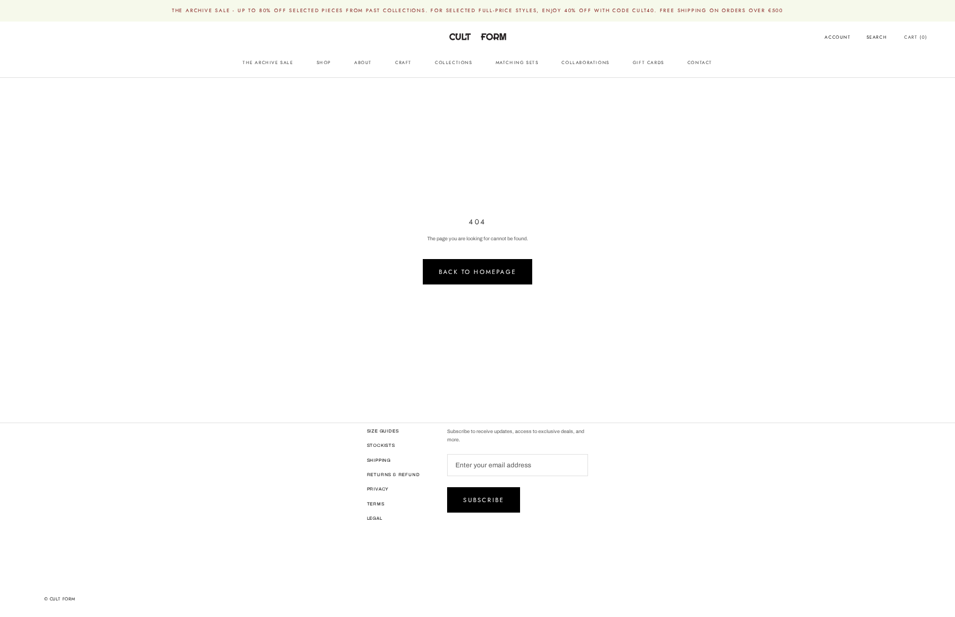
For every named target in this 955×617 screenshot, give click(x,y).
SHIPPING (379, 460)
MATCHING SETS (517, 62)
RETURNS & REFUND (393, 474)
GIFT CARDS (648, 62)
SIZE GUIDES (383, 431)
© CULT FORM (59, 598)
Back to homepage (477, 271)
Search (877, 37)
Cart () (915, 37)
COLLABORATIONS (585, 62)
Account (838, 37)
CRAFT (403, 62)
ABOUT (363, 62)
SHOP (324, 62)
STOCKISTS (381, 445)
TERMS (376, 504)
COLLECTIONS (454, 62)
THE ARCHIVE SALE (268, 62)
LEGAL (374, 518)
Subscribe (483, 499)
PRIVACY (378, 489)
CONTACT (700, 62)
